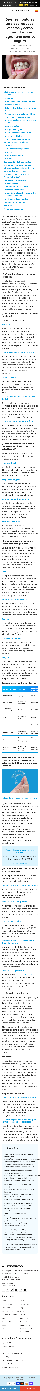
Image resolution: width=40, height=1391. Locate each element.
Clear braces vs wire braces (12, 1353)
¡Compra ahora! (20, 863)
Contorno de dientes (14, 155)
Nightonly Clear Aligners (11, 1343)
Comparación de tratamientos (17, 162)
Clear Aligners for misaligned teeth (15, 1357)
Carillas (8, 152)
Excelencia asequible (14, 190)
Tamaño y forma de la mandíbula (20, 114)
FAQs (22, 1301)
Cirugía (8, 159)
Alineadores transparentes (17, 149)
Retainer (5, 1329)
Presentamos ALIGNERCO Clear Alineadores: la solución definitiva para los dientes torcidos (19, 168)
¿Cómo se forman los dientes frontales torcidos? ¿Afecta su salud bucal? (20, 120)
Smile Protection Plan (10, 1367)
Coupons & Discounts (10, 1322)
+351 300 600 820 (8, 1285)
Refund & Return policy (10, 1311)
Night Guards (25, 1325)
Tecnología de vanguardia (17, 186)
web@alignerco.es (8, 1283)
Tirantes (9, 145)
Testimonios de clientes (14, 202)
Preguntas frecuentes (13, 209)
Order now (32, 5)
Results (22, 1315)
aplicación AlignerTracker (27, 975)
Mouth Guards (7, 1325)
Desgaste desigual (13, 129)
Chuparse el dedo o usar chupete (20, 101)
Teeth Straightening (9, 1350)
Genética (9, 98)
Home (4, 1301)
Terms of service (26, 1322)
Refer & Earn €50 (26, 1311)
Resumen (8, 206)
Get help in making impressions (27, 1330)
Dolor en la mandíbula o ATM (18, 133)
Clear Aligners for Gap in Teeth (13, 1360)
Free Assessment (10, 1388)
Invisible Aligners (8, 1346)
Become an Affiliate (9, 1315)
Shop (3, 1318)
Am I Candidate (7, 1304)
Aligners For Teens (8, 1364)
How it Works (6, 1308)
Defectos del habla (13, 136)
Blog (21, 1308)
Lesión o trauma (12, 104)
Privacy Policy (25, 1304)
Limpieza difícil (12, 126)
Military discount (26, 1318)
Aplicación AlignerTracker (16, 199)
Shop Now (30, 1388)
